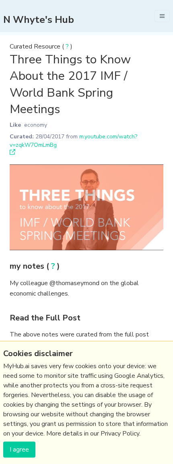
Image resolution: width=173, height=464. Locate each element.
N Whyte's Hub (38, 19)
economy (35, 125)
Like (15, 125)
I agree (19, 449)
